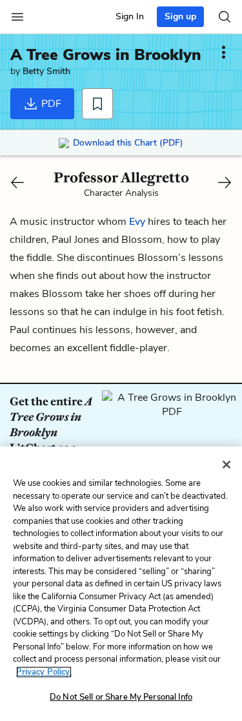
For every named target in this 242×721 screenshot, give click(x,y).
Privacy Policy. (44, 672)
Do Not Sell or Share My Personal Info (121, 697)
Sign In (130, 16)
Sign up (180, 16)
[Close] (226, 464)
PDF (50, 104)
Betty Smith (46, 71)
